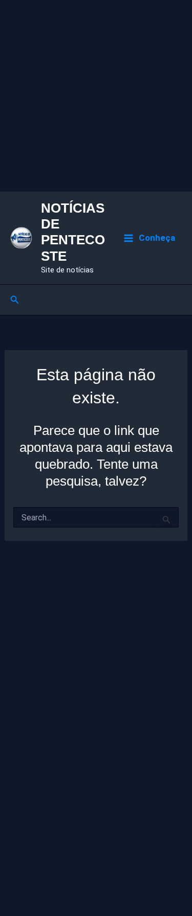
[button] (14, 299)
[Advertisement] (96, 96)
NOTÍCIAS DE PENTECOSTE (73, 232)
